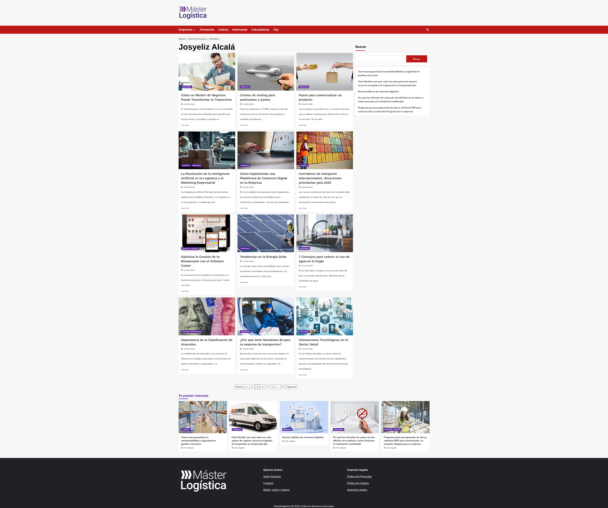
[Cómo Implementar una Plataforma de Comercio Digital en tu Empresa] (266, 150)
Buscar (360, 46)
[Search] (428, 29)
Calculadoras (260, 29)
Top (275, 29)
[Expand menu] (194, 30)
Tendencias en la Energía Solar (263, 257)
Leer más (185, 125)
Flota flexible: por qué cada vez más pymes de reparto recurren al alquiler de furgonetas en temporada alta (387, 83)
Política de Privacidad (359, 476)
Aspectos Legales (357, 490)
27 (283, 387)
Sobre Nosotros (272, 476)
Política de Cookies (358, 483)
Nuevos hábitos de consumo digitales (378, 91)
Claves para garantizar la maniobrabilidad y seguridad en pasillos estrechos (389, 73)
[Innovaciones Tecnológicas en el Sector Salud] (324, 316)
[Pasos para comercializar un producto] (324, 72)
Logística (186, 165)
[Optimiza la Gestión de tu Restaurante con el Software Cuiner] (207, 233)
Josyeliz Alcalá (189, 104)
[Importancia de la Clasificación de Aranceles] (207, 316)
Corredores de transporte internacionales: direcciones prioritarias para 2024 (320, 178)
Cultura (223, 29)
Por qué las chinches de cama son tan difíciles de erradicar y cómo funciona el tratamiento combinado (391, 99)
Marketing (304, 87)
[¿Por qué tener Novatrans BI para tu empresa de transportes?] (266, 316)
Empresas (185, 29)
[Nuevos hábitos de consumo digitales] (304, 417)
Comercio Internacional (191, 331)
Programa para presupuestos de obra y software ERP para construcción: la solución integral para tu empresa (389, 109)
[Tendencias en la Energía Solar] (266, 233)
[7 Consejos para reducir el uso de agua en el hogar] (324, 233)
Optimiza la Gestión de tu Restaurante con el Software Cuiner (202, 261)
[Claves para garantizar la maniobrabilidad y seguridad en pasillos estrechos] (203, 417)
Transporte (245, 331)
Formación (207, 29)
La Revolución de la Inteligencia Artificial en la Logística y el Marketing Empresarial (205, 178)
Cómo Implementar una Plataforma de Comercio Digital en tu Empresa (263, 178)
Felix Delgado (189, 448)
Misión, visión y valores (276, 490)
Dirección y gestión (190, 248)
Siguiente (291, 387)
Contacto (268, 483)
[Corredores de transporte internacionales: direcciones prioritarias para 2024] (324, 150)
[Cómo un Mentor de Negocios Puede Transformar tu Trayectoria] (207, 72)
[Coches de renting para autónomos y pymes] (266, 72)
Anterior (239, 387)
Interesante (239, 29)
